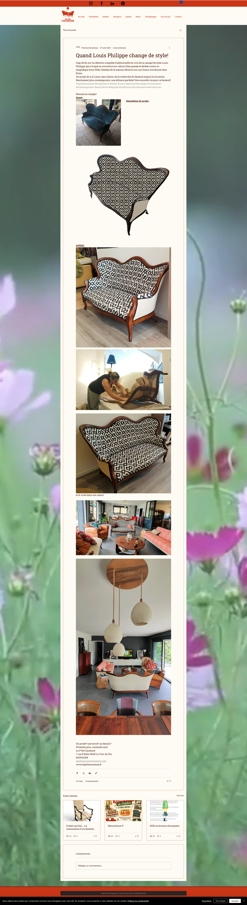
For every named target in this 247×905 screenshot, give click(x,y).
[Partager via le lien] (96, 773)
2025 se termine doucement (164, 825)
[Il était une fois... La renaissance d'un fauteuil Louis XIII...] (81, 810)
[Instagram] (90, 3)
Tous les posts (69, 30)
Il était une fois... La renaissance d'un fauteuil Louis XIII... (80, 827)
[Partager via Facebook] (77, 773)
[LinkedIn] (112, 3)
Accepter (235, 901)
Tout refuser (221, 901)
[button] (180, 30)
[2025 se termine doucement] (165, 810)
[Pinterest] (122, 3)
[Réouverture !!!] (123, 810)
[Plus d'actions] (169, 47)
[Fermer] (243, 901)
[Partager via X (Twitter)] (83, 773)
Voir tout (180, 795)
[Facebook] (101, 3)
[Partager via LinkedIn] (90, 773)
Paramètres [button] (206, 901)
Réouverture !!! (115, 825)
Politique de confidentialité (138, 901)
